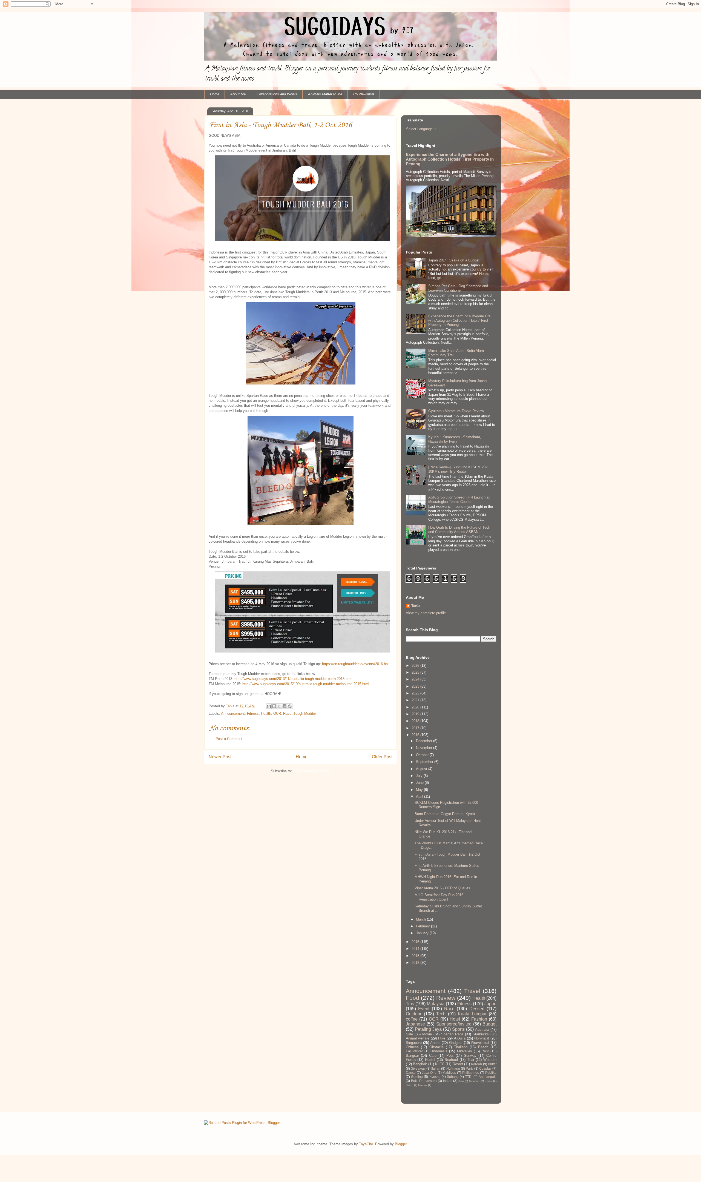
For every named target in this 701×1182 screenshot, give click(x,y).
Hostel (430, 1060)
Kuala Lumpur (472, 1014)
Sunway (470, 1055)
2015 (416, 942)
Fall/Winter (414, 1051)
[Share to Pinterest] (289, 706)
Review (445, 998)
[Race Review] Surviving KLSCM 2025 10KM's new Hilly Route (458, 469)
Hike (441, 1038)
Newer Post (220, 756)
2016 (416, 735)
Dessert (476, 1008)
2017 (416, 728)
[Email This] (269, 706)
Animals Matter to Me (325, 94)
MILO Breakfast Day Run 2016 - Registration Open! (440, 897)
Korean (476, 1064)
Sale (409, 1034)
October (423, 755)
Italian (435, 1068)
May (420, 790)
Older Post (382, 756)
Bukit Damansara (424, 1081)
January (423, 933)
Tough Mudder (305, 713)
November (424, 748)
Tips (410, 1003)
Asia (461, 1081)
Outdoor (413, 1014)
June (420, 783)
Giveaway (418, 1068)
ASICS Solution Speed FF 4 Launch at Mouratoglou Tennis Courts (459, 499)
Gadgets (455, 1043)
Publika (490, 1072)
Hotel (455, 1019)
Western (489, 1060)
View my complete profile (426, 613)
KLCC (439, 1064)
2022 (416, 693)
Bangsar (412, 1055)
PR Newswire (363, 94)
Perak (488, 1081)
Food (412, 998)
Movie (427, 1034)
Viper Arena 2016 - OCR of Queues (442, 888)
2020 (416, 707)
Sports (458, 1029)
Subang (453, 1076)
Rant (485, 1051)
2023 (416, 686)
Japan (490, 1003)
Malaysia (435, 1003)
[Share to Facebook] (284, 706)
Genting (417, 1076)
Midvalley (464, 1051)
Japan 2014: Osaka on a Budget (453, 260)
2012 (416, 963)
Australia (482, 1029)
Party (469, 1068)
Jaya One (429, 1072)
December (424, 741)
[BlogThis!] (274, 706)
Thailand (460, 1047)
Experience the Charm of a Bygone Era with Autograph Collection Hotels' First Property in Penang (450, 159)
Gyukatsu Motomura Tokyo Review (456, 411)
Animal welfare (417, 1038)
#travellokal (480, 1043)
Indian (447, 1081)
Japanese (415, 1024)
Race (287, 713)
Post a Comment (229, 739)
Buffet (492, 1064)
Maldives (449, 1072)
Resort (458, 1064)
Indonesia (439, 1051)
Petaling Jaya (428, 1029)
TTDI (468, 1076)
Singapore (414, 1043)
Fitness (253, 713)
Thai (470, 1060)
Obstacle (436, 1047)
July (420, 776)
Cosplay (485, 1068)
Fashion (479, 1019)
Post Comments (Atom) (312, 771)
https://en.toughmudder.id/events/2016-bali (355, 664)
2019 (416, 714)
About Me (238, 94)
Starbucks (481, 1034)
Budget (489, 1024)
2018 (416, 721)
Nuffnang (453, 1068)
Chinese (412, 1047)
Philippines (470, 1072)
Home (214, 94)
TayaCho (366, 1144)
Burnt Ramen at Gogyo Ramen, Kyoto (445, 814)
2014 (416, 949)
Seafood (451, 1060)
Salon (409, 1085)
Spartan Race (452, 1034)
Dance (411, 1072)
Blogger (401, 1144)
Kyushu (435, 1076)
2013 (416, 956)
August (422, 769)
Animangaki (487, 1076)
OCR (277, 713)
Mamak (422, 1085)
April (420, 796)
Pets (450, 1055)
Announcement (233, 713)
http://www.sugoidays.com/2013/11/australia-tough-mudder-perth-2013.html (293, 679)
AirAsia (460, 1038)
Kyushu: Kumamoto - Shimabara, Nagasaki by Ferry (454, 439)
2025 (416, 672)
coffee (412, 1019)
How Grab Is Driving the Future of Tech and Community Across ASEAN (459, 529)
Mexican (474, 1081)
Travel (472, 991)
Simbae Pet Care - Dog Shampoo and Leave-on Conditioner (458, 288)
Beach (483, 1047)
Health (266, 713)
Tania (415, 606)
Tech (441, 1014)
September (425, 762)
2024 (416, 679)
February (423, 926)
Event (423, 1008)
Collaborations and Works (277, 94)
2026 (416, 665)
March (421, 919)
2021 (416, 700)
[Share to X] (279, 706)
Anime (435, 1043)
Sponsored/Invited (454, 1024)
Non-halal (481, 1038)
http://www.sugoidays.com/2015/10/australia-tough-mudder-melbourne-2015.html (305, 684)
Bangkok (420, 1064)
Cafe (432, 1055)
